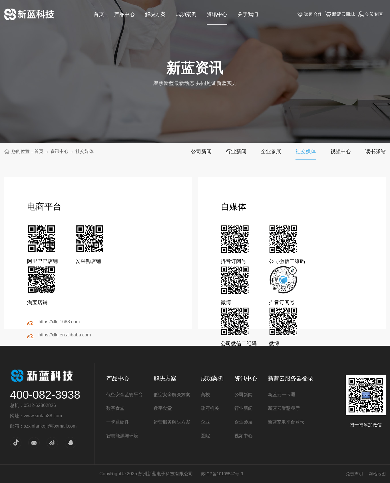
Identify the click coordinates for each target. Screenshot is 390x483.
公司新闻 (201, 151)
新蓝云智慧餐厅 (284, 408)
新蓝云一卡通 (281, 394)
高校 (205, 394)
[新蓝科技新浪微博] (52, 442)
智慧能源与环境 (122, 435)
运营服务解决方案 (172, 422)
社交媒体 (84, 151)
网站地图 (377, 473)
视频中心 (340, 151)
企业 (205, 422)
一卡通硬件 (117, 422)
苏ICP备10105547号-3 (222, 473)
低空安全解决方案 (172, 394)
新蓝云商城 (343, 14)
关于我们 (248, 14)
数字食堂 (115, 408)
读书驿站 (375, 151)
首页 (99, 14)
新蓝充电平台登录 (286, 422)
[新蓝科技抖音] (15, 442)
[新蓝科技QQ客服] (70, 442)
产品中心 (124, 14)
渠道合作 (313, 14)
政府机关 (210, 408)
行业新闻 (236, 151)
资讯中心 (217, 14)
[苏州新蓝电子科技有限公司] (29, 14)
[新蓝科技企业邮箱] (34, 442)
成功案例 (186, 14)
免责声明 (354, 473)
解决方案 (155, 14)
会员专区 (374, 14)
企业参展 (271, 151)
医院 (205, 435)
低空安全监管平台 (124, 394)
